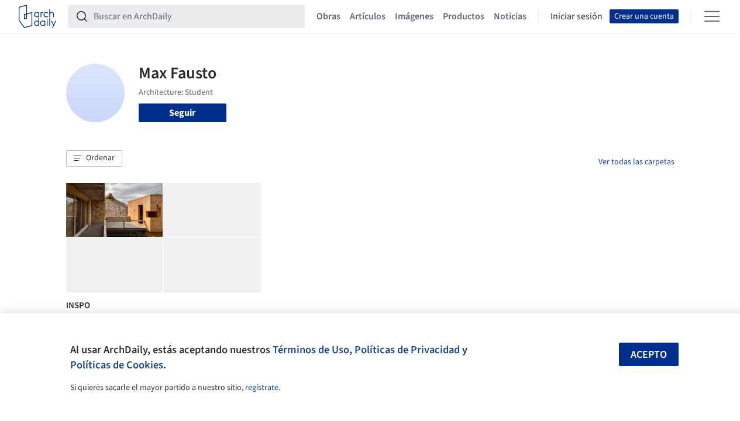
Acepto (649, 354)
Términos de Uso (311, 349)
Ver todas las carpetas (636, 162)
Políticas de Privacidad (407, 349)
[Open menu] (712, 16)
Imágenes (414, 16)
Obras (328, 16)
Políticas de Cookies (116, 364)
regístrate (261, 388)
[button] (94, 158)
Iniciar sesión (576, 16)
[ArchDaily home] (37, 16)
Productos (463, 16)
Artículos (368, 16)
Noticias (510, 16)
